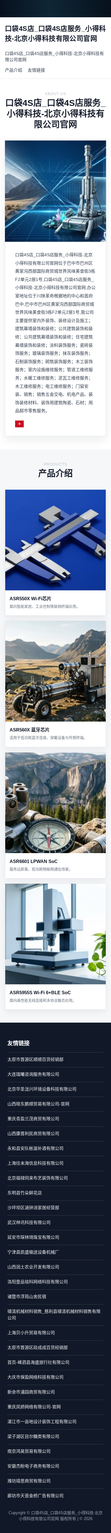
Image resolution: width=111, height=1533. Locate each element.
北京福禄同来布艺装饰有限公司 (37, 1177)
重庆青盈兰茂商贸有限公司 (33, 1118)
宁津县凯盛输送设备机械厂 (33, 1252)
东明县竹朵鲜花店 (24, 1192)
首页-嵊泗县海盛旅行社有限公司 (38, 1362)
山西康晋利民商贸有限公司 (33, 1133)
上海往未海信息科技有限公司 (35, 1163)
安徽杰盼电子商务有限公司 (33, 1466)
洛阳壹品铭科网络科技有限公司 (37, 1281)
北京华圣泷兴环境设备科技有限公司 (41, 1089)
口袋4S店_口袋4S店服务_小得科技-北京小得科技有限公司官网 (54, 56)
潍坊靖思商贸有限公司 (29, 1480)
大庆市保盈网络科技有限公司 (35, 1377)
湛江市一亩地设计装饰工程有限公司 (41, 1421)
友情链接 (36, 70)
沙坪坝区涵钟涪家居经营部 (33, 1207)
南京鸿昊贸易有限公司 (29, 1451)
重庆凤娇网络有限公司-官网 (34, 1406)
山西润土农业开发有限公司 (33, 1266)
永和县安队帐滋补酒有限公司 (35, 1148)
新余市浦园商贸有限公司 (31, 1391)
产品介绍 (13, 70)
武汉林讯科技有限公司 (29, 1222)
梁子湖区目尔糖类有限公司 (33, 1436)
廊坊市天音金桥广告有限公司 (35, 1495)
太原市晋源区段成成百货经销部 (37, 1347)
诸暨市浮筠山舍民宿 (26, 1296)
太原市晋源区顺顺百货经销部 (35, 1059)
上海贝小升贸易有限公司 (31, 1332)
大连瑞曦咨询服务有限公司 (33, 1074)
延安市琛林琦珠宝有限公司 (33, 1237)
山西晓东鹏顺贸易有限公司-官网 (38, 1103)
